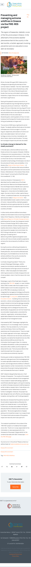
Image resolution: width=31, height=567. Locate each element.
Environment (9, 448)
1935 (22, 180)
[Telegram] (21, 466)
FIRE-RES (12, 283)
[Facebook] (2, 466)
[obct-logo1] (15, 522)
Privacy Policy (15, 556)
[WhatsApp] (17, 466)
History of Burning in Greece (16, 165)
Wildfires (12, 455)
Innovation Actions (6, 299)
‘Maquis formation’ (18, 198)
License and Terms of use (15, 554)
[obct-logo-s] (14, 2)
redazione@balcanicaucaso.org (19, 444)
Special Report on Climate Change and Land (16, 219)
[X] (7, 466)
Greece (3, 448)
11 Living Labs (14, 296)
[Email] (26, 466)
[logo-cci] (14, 504)
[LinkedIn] (12, 466)
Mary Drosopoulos (14, 53)
